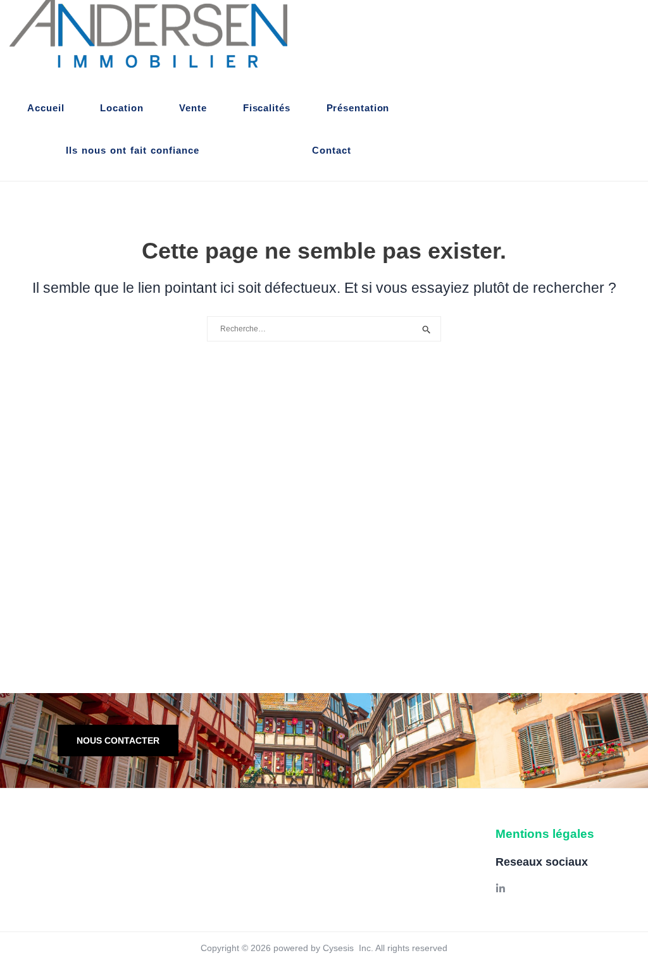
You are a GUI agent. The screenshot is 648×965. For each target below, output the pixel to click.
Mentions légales (544, 833)
